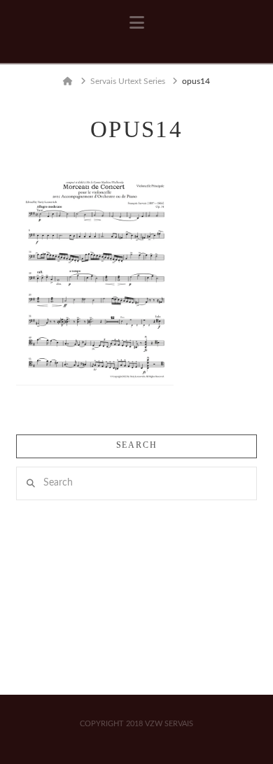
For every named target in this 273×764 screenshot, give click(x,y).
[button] (137, 23)
